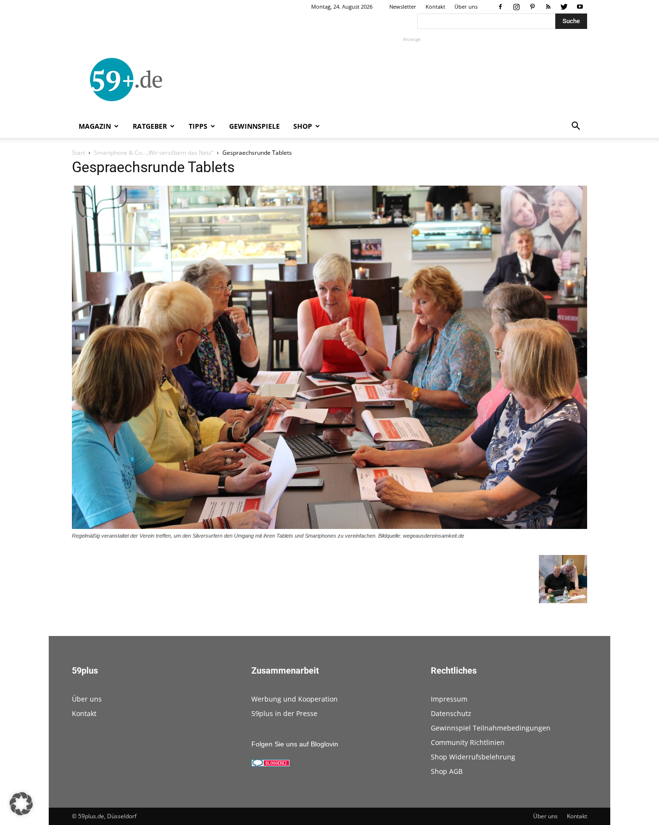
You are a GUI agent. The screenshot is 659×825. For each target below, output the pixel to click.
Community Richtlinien (468, 742)
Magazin (95, 126)
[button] (575, 127)
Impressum (449, 698)
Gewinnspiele (254, 126)
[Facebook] (500, 7)
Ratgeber (150, 126)
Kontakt (435, 6)
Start (78, 153)
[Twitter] (564, 7)
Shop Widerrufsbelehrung (473, 756)
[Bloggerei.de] (270, 764)
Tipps (198, 126)
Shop (302, 126)
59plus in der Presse (284, 713)
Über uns (466, 6)
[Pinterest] (532, 7)
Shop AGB (447, 771)
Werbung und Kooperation (294, 698)
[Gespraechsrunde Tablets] (329, 526)
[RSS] (548, 7)
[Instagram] (516, 7)
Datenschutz (451, 713)
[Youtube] (580, 7)
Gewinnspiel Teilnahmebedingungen (490, 727)
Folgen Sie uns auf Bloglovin (294, 744)
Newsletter (402, 6)
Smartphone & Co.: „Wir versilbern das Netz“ (153, 153)
